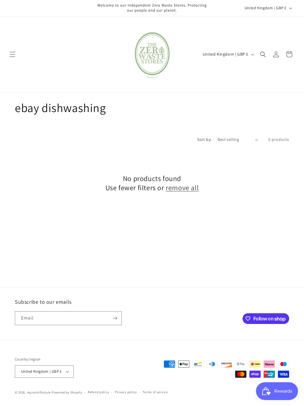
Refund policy (98, 392)
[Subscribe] (114, 318)
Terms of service (154, 392)
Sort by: (204, 139)
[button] (12, 54)
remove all (182, 187)
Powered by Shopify (67, 392)
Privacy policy (126, 392)
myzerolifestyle (39, 392)
